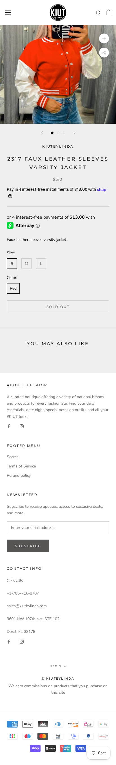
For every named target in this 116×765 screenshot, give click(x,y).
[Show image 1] (52, 133)
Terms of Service (21, 466)
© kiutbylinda (58, 678)
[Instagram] (22, 426)
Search (13, 457)
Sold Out (58, 307)
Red (13, 288)
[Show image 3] (64, 133)
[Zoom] (104, 38)
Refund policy (19, 475)
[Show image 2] (58, 133)
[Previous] (42, 132)
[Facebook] (9, 426)
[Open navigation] (8, 12)
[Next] (74, 132)
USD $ (55, 666)
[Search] (98, 12)
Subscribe (28, 546)
